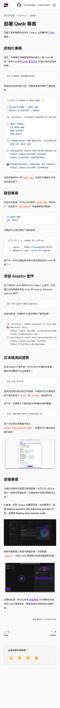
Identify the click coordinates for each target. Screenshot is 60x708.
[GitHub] (19, 5)
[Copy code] (51, 75)
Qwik (52, 32)
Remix (53, 635)
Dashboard (44, 5)
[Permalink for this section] (24, 48)
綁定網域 (33, 599)
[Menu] (54, 5)
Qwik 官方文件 (29, 61)
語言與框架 (9, 15)
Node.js (23, 15)
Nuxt (6, 635)
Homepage (29, 5)
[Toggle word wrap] (45, 75)
